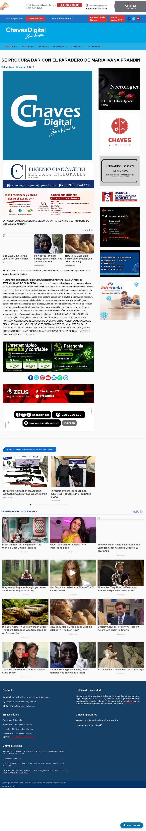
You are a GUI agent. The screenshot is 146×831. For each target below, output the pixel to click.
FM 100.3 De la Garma (97, 18)
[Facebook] (129, 19)
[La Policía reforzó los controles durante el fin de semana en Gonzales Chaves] (73, 471)
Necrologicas (59, 47)
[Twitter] (133, 19)
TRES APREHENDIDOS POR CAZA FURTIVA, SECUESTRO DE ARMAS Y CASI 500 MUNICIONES (34, 752)
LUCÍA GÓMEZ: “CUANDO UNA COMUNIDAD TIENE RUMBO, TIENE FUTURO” (33, 764)
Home (14, 47)
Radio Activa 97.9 (116, 18)
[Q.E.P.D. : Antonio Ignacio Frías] (119, 89)
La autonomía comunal (12, 758)
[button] (47, 19)
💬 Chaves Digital (131, 825)
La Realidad (26, 47)
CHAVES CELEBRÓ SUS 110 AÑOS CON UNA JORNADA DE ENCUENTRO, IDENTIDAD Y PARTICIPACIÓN (35, 771)
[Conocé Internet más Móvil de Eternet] (120, 227)
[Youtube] (138, 19)
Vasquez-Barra (93, 47)
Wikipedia (129, 703)
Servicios (76, 47)
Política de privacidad (88, 690)
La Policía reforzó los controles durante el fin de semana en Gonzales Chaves (71, 494)
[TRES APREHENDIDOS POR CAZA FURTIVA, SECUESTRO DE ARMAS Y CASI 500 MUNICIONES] (25, 471)
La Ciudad (42, 47)
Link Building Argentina (23, 737)
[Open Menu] (7, 46)
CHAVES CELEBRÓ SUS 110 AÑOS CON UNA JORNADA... (74, 19)
